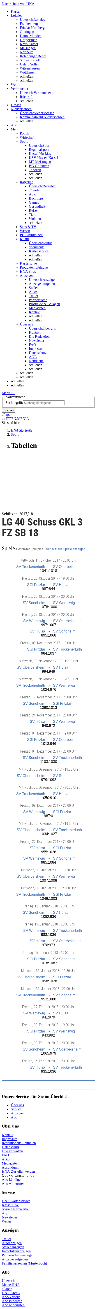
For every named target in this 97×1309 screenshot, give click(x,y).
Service (16, 1109)
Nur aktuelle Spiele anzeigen (66, 549)
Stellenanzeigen (13, 1247)
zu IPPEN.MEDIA (15, 419)
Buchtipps (36, 198)
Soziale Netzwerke (15, 1209)
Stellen (34, 288)
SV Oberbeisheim (67, 567)
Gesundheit (37, 206)
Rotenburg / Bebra (33, 56)
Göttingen (27, 32)
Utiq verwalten (12, 1151)
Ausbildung (10, 1167)
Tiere (32, 214)
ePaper (7, 1289)
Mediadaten (37, 308)
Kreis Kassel (29, 44)
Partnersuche (38, 300)
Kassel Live (10, 1205)
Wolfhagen (27, 72)
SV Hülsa (60, 585)
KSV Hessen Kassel (43, 158)
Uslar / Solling (30, 64)
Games (34, 202)
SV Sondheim (34, 603)
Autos (33, 292)
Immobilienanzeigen (16, 1251)
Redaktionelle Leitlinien (19, 1143)
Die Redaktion (39, 336)
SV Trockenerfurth (30, 567)
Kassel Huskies (40, 154)
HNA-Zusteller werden (18, 1171)
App (5, 1213)
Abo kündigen (12, 1179)
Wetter (6, 1221)
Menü (6, 393)
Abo (14, 1117)
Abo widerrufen (13, 1184)
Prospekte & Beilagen (44, 304)
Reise (33, 210)
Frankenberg (29, 24)
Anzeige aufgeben (42, 284)
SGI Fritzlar (36, 585)
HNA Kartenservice (16, 1201)
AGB (33, 357)
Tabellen (35, 170)
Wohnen (35, 219)
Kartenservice (38, 251)
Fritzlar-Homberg (32, 28)
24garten (35, 190)
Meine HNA (11, 1285)
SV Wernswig (64, 603)
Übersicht (9, 1281)
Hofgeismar (28, 40)
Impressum (36, 349)
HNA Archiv (11, 1293)
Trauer (33, 296)
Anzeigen (18, 1113)
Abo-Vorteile (11, 1297)
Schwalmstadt (30, 60)
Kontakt (34, 312)
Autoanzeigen (12, 1243)
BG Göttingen (39, 166)
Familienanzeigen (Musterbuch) (24, 1263)
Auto (32, 194)
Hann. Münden (31, 36)
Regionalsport (39, 149)
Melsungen (28, 48)
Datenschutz (37, 353)
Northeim (26, 52)
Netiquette (36, 361)
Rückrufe (26, 97)
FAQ (32, 344)
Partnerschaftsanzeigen (18, 1255)
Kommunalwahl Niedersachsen (42, 117)
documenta (36, 247)
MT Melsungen (40, 162)
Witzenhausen (30, 68)
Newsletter (36, 340)
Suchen (9, 410)
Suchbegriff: (14, 403)
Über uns (17, 1105)
